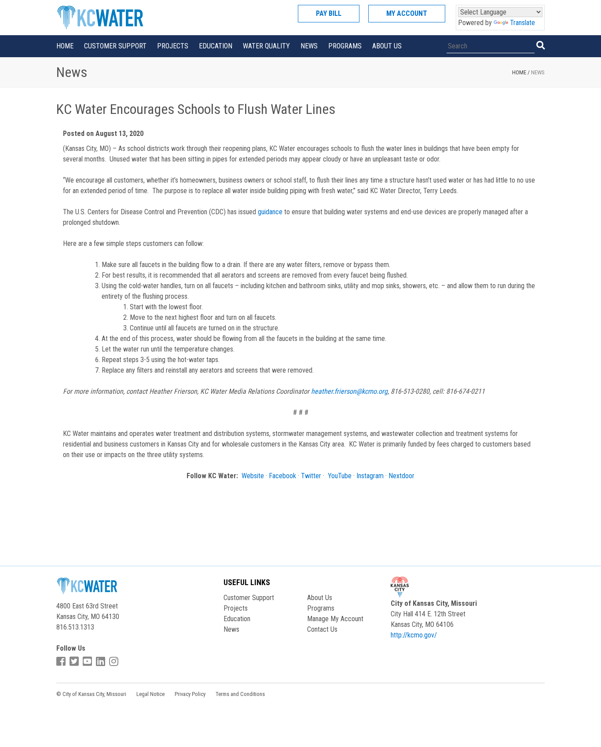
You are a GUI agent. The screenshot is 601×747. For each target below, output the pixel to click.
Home (64, 46)
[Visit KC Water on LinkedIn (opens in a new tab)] (101, 661)
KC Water (111, 17)
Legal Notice (150, 694)
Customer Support (115, 46)
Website (253, 476)
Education (215, 46)
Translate (522, 22)
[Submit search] (540, 45)
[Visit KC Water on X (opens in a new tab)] (75, 661)
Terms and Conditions (240, 694)
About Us (387, 46)
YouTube (340, 476)
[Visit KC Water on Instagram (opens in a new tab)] (115, 661)
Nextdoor (401, 476)
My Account (406, 13)
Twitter (311, 476)
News (309, 46)
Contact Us (322, 629)
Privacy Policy (190, 694)
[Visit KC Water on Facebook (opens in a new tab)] (62, 661)
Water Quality (266, 46)
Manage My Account (335, 619)
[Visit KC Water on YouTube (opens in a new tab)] (88, 661)
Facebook (282, 476)
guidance (270, 212)
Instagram (370, 476)
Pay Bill (328, 13)
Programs (345, 46)
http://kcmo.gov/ (414, 635)
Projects (172, 46)
